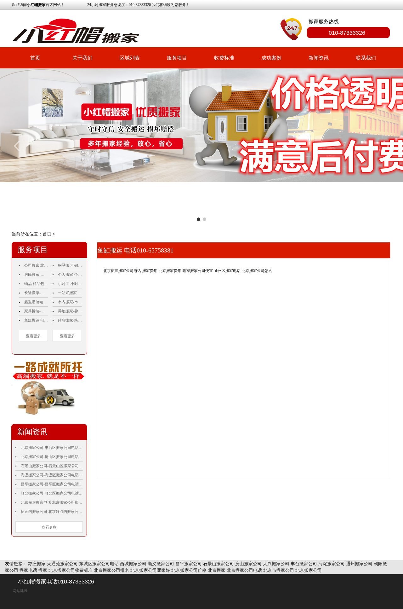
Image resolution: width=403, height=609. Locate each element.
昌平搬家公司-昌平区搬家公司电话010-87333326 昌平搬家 (52, 484)
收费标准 (224, 58)
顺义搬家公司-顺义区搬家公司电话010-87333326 (52, 493)
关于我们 (82, 58)
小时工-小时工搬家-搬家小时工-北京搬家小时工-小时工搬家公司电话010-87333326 (70, 283)
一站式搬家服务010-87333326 (70, 293)
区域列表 (130, 58)
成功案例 (271, 58)
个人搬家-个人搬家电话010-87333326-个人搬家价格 (70, 274)
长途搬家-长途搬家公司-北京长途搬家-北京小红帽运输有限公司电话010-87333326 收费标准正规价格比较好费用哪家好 (36, 293)
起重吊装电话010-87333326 (36, 302)
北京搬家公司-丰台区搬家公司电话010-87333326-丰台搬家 (52, 447)
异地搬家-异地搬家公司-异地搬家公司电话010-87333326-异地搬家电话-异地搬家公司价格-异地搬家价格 (70, 311)
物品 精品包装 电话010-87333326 (36, 283)
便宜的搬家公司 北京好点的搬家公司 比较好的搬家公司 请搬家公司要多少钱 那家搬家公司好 (52, 511)
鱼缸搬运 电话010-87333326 (36, 320)
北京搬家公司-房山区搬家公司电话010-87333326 (52, 457)
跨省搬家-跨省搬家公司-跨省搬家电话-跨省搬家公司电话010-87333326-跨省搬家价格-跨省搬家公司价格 (70, 320)
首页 (35, 58)
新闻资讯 (319, 58)
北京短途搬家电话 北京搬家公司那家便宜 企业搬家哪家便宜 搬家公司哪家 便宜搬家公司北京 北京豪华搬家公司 (52, 502)
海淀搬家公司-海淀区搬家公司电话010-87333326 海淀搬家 (52, 475)
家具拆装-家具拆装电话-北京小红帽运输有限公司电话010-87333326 (36, 311)
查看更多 (33, 336)
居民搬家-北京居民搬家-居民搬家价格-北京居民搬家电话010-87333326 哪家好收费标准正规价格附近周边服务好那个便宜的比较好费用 (36, 274)
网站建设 (20, 591)
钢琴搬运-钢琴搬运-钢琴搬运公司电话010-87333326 (70, 265)
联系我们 (366, 58)
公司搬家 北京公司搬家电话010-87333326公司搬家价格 (36, 265)
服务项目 (177, 58)
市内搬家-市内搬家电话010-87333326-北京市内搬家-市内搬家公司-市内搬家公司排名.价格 (70, 302)
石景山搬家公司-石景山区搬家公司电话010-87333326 (52, 466)
